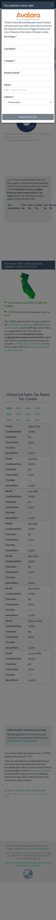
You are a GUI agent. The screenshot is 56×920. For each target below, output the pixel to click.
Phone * (8, 85)
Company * (9, 60)
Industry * (9, 97)
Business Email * (12, 72)
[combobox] (7, 90)
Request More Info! (28, 117)
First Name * (10, 36)
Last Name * (10, 48)
